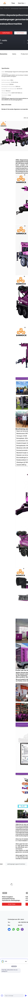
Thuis (1, 8)
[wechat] (17, 929)
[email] (9, 929)
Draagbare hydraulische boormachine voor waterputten (9, 898)
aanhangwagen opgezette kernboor (16, 864)
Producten (7, 8)
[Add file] (2, 995)
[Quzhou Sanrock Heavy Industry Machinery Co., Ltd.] (5, 3)
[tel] (26, 929)
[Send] (26, 995)
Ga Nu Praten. (6, 33)
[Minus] (26, 961)
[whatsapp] (13, 929)
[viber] (22, 929)
